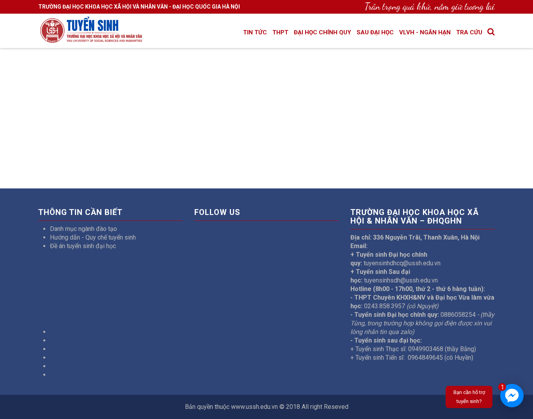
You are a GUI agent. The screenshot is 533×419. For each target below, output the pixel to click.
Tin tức (255, 32)
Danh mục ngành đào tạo (83, 229)
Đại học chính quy (322, 32)
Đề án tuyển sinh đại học (83, 246)
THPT (280, 32)
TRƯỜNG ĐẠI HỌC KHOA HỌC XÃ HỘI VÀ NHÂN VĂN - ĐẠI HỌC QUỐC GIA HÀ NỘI (139, 7)
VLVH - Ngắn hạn (425, 32)
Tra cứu (469, 32)
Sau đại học (375, 32)
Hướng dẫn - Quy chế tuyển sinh (93, 237)
